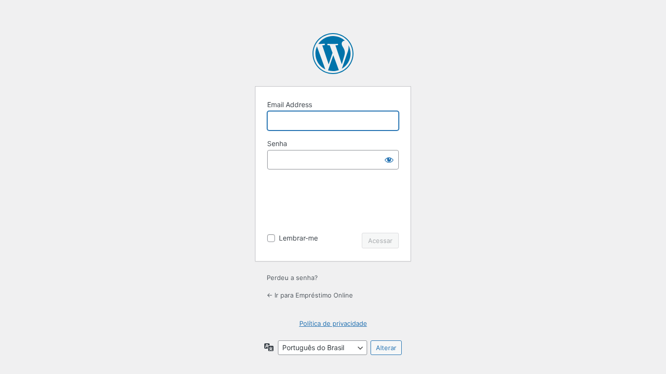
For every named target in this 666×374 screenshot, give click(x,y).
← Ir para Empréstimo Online (310, 295)
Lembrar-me (298, 238)
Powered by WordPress (333, 53)
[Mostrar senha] (389, 159)
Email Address (289, 104)
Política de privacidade (333, 323)
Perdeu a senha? (292, 277)
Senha (277, 143)
